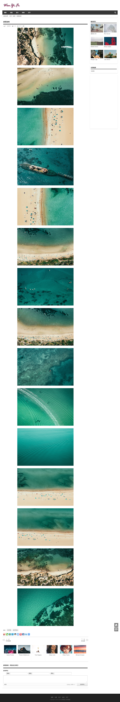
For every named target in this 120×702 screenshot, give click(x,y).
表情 (5, 684)
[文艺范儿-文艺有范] (12, 2)
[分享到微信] (7, 634)
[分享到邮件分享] (18, 634)
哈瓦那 (83, 641)
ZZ (5, 26)
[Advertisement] (103, 102)
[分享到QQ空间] (10, 634)
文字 (29, 12)
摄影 (5, 12)
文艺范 (9, 630)
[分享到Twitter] (26, 634)
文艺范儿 (15, 630)
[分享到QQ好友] (15, 634)
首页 (10, 16)
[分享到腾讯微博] (12, 634)
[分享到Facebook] (23, 634)
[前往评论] (116, 629)
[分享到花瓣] (21, 634)
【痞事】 (92, 71)
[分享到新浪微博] (4, 634)
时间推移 (8, 641)
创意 (11, 12)
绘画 (23, 12)
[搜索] (115, 12)
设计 (17, 12)
